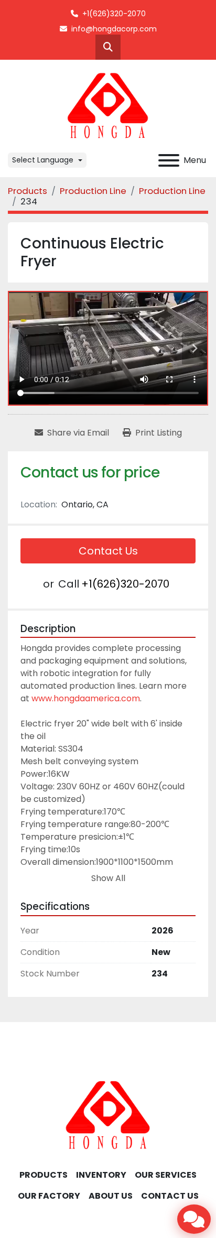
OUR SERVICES (166, 1175)
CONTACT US (170, 1196)
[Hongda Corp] (108, 1115)
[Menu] (168, 160)
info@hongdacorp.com (114, 29)
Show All (108, 878)
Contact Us (108, 551)
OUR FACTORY (49, 1196)
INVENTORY (101, 1175)
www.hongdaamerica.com (85, 698)
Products (43, 1175)
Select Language (42, 160)
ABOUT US (111, 1196)
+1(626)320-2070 (114, 13)
